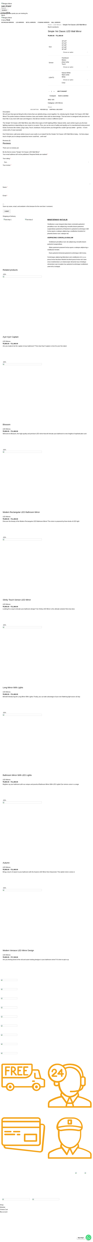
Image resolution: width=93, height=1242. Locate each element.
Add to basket (62, 91)
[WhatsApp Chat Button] (88, 1237)
